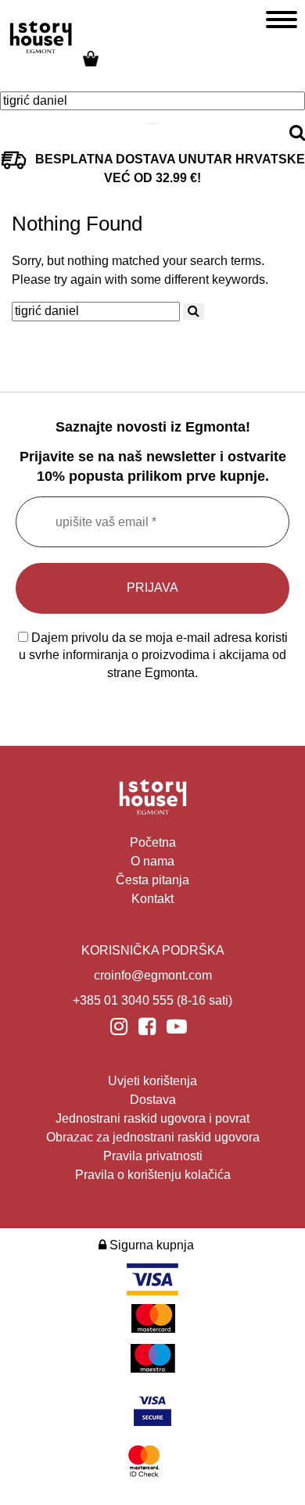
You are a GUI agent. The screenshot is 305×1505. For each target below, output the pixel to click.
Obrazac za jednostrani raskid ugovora (153, 1137)
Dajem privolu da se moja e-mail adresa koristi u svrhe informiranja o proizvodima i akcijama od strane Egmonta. (153, 655)
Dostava (153, 1099)
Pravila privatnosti (153, 1156)
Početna (153, 842)
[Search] (152, 123)
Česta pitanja (152, 880)
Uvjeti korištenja (152, 1081)
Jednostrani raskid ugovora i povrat (152, 1118)
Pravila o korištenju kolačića (153, 1174)
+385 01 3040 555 (123, 1000)
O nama (152, 861)
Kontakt (152, 898)
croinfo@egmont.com (153, 975)
